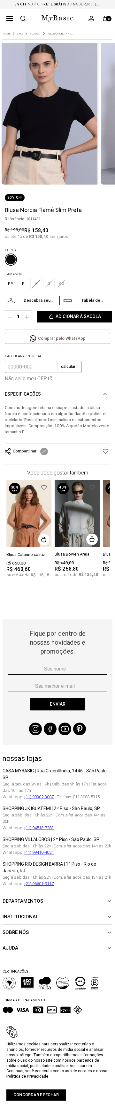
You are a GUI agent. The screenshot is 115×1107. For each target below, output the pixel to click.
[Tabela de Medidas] (86, 300)
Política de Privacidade (27, 1076)
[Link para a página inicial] (7, 33)
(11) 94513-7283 (39, 827)
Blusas (34, 33)
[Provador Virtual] (32, 300)
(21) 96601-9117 (39, 883)
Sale (20, 33)
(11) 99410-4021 (39, 852)
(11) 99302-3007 (39, 797)
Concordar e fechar (36, 1094)
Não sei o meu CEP (26, 378)
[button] (9, 18)
